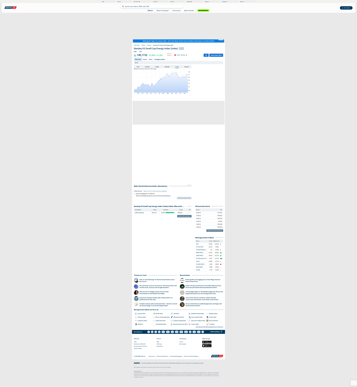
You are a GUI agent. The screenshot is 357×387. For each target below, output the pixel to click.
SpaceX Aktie (141, 313)
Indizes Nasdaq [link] (139, 212)
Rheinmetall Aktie (179, 317)
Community (176, 10)
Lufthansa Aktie (142, 320)
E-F (163, 332)
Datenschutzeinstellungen (191, 356)
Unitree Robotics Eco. (202, 250)
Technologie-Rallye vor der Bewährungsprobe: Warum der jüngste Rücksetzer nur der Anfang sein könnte (204, 292)
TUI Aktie (211, 324)
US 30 (197, 261)
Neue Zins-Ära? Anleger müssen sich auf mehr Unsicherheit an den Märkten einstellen (154, 292)
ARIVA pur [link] (159, 344)
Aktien (143, 45)
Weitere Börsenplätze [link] (184, 216)
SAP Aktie (176, 313)
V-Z (199, 332)
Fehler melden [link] (138, 348)
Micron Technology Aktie (162, 317)
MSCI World (199, 267)
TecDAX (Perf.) (200, 264)
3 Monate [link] (167, 67)
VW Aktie (140, 324)
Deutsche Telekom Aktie (198, 320)
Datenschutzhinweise (163, 196)
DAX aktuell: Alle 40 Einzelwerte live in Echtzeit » (210, 327)
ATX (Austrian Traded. (202, 258)
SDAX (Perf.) (199, 255)
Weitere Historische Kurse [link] (214, 230)
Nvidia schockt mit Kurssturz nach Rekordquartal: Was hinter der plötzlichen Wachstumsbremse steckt (203, 286)
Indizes (149, 45)
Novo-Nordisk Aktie (197, 317)
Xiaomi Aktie (195, 324)
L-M (177, 332)
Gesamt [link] (186, 67)
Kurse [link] (145, 59)
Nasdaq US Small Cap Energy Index (163, 45)
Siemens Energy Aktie (180, 320)
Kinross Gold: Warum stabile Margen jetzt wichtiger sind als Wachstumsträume (203, 304)
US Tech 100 (199, 247)
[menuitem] (144, 342)
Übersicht (138, 59)
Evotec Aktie (212, 317)
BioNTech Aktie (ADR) (197, 313)
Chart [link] (150, 59)
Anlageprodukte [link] (159, 59)
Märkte (150, 10)
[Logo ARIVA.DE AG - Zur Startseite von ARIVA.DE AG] (137, 363)
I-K (172, 332)
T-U (194, 332)
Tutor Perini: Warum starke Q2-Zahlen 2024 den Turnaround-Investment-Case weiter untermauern (202, 298)
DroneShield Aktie (161, 324)
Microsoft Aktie (213, 320)
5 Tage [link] (157, 67)
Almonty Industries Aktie (180, 324)
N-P (181, 332)
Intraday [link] (147, 67)
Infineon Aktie (142, 317)
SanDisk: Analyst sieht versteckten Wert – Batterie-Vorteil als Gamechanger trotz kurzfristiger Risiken (158, 304)
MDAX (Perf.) (199, 252)
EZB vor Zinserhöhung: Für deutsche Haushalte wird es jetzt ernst (157, 280)
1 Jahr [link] (177, 67)
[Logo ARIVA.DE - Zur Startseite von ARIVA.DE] (217, 356)
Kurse (136, 62)
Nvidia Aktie (159, 313)
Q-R (186, 332)
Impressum (152, 356)
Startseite (137, 45)
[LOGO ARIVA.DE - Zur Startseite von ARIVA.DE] (10, 7)
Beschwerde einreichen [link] (140, 346)
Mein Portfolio (189, 10)
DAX (197, 244)
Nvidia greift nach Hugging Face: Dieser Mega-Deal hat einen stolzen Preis (202, 280)
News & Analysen (163, 10)
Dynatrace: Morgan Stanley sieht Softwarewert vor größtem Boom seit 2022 (156, 298)
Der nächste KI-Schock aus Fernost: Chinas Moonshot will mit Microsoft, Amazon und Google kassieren (158, 286)
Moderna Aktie (213, 313)
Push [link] (138, 67)
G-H (168, 332)
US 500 (198, 270)
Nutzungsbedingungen (176, 356)
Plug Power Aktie (160, 320)
